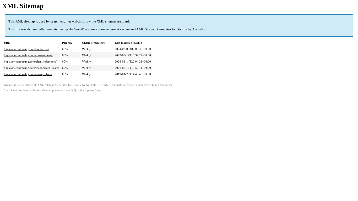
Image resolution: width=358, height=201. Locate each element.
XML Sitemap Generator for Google (162, 29)
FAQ (73, 90)
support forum (93, 90)
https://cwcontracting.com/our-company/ (28, 55)
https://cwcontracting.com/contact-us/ (26, 49)
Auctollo (198, 29)
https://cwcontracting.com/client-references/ (30, 61)
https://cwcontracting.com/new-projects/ (28, 74)
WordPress (81, 29)
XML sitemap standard (113, 21)
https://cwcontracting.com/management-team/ (31, 67)
